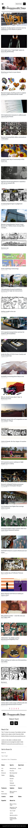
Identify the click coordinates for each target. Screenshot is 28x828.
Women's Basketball (12, 776)
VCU (2, 768)
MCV (2, 770)
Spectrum (21, 765)
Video (20, 796)
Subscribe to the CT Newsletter (13, 808)
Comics (3, 796)
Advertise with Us (13, 815)
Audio (11, 796)
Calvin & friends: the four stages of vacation (13, 441)
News (3, 765)
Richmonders (4, 794)
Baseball (11, 778)
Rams (2, 791)
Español (3, 800)
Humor (20, 788)
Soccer (11, 781)
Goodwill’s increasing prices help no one (12, 376)
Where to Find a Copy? (13, 804)
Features (4, 788)
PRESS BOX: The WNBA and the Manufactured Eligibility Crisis (10, 638)
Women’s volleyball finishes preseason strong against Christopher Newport (12, 485)
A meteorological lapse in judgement (11, 204)
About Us (3, 752)
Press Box (12, 770)
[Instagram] (12, 723)
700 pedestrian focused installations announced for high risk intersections (11, 290)
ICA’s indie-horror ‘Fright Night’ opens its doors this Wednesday (12, 50)
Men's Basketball (13, 773)
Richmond (3, 773)
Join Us (11, 813)
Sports (12, 765)
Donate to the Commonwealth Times (13, 819)
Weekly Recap (13, 768)
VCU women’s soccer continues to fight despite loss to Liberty (12, 462)
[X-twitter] (16, 723)
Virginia (3, 775)
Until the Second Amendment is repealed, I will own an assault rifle (13, 182)
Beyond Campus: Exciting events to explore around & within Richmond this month (13, 93)
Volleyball (12, 783)
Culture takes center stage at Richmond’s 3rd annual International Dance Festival (14, 703)
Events (19, 768)
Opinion (12, 788)
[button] (2, 4)
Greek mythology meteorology (10, 268)
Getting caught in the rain (8, 311)
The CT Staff (4, 756)
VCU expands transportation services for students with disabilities (12, 332)
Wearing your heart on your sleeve (11, 72)
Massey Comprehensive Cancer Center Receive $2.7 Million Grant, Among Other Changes (12, 226)
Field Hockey (12, 785)
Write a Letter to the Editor (13, 792)
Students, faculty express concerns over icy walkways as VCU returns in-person (13, 28)
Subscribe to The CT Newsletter (9, 759)
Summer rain (5, 248)
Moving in (4, 682)
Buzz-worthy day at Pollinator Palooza (12, 573)
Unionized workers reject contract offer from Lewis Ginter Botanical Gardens (13, 529)
